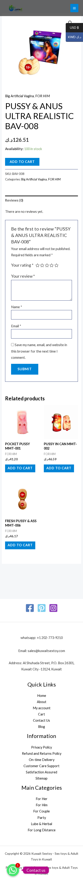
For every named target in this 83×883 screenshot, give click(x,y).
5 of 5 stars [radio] (56, 265)
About (41, 702)
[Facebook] (29, 608)
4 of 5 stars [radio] (52, 265)
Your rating (22, 265)
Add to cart (22, 162)
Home (41, 696)
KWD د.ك (73, 37)
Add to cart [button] (20, 468)
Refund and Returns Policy (41, 753)
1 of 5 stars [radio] (38, 265)
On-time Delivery (41, 760)
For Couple (41, 811)
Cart (41, 714)
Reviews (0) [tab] (14, 200)
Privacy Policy (41, 747)
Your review (23, 276)
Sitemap (41, 778)
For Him (41, 805)
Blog (41, 727)
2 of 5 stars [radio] (42, 265)
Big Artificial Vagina (19, 96)
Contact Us (41, 720)
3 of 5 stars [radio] (47, 265)
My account (41, 708)
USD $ (72, 28)
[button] (70, 23)
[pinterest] (41, 608)
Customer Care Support (41, 766)
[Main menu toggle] (74, 8)
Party (41, 818)
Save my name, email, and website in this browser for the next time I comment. (39, 351)
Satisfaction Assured (41, 772)
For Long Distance (42, 830)
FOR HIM (42, 96)
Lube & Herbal (41, 824)
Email (16, 326)
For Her (41, 799)
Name (16, 307)
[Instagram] (53, 608)
